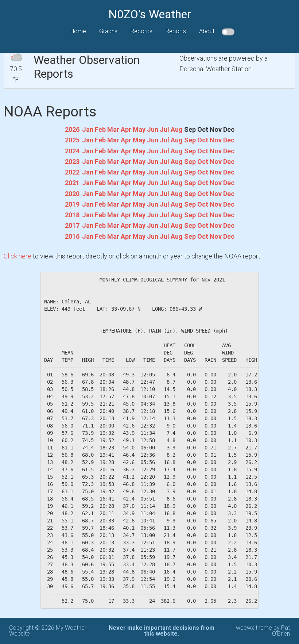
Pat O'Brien (281, 630)
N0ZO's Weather (149, 14)
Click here (17, 256)
